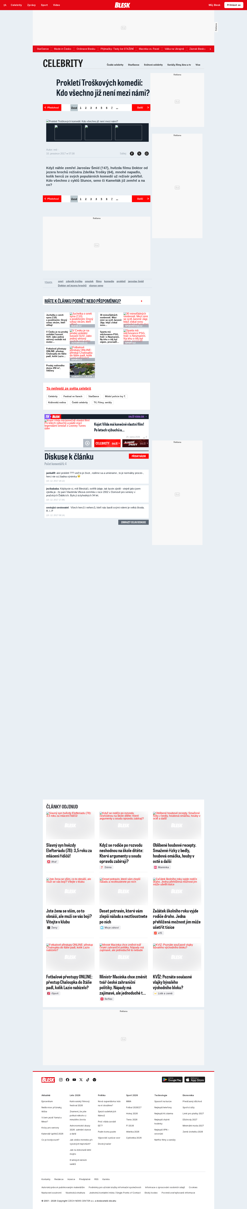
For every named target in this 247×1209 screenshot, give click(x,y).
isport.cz (130, 343)
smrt (60, 281)
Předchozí (53, 107)
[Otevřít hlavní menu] (5, 5)
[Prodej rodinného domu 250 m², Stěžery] (82, 370)
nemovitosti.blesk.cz (83, 376)
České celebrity (115, 64)
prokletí (121, 281)
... (117, 107)
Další (140, 107)
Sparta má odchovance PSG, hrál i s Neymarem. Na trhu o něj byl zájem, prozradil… (110, 337)
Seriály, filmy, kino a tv (179, 64)
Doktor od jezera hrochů (72, 285)
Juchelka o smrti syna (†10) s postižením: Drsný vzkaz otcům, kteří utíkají (56, 320)
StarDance (133, 64)
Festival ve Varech (73, 396)
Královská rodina (57, 402)
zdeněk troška (74, 281)
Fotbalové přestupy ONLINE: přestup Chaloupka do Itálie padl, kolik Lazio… (56, 352)
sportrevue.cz (133, 326)
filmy (99, 281)
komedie (109, 281)
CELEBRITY (63, 63)
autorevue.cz (79, 343)
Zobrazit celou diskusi (133, 522)
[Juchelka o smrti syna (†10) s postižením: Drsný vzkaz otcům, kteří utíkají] (82, 320)
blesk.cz (76, 326)
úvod (74, 107)
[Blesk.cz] (122, 5)
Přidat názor (139, 456)
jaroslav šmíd (136, 281)
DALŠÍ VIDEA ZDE (136, 416)
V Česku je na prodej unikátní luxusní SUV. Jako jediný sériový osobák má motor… (57, 337)
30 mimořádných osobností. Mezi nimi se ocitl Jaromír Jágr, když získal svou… (111, 320)
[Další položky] (210, 49)
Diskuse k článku (69, 456)
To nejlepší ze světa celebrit (68, 388)
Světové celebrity (153, 64)
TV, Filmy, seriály (103, 402)
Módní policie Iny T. (115, 396)
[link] (61, 1080)
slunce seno (96, 285)
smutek (89, 281)
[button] (172, 1079)
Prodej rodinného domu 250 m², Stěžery (55, 368)
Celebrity (52, 396)
